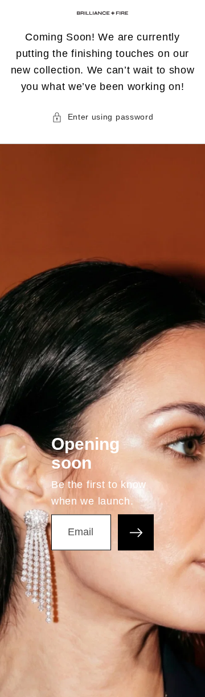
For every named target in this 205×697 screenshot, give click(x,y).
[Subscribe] (136, 533)
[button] (103, 117)
